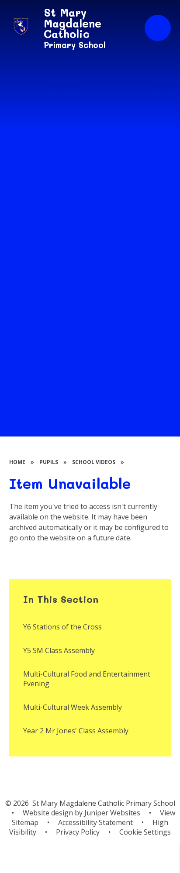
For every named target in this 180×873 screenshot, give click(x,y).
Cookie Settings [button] (145, 832)
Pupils (48, 462)
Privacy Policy (78, 832)
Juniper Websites (112, 813)
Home (17, 462)
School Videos (93, 462)
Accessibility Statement (95, 822)
